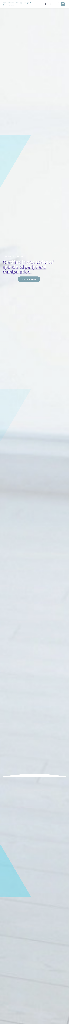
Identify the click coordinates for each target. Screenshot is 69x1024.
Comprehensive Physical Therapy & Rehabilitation (17, 4)
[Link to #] (63, 4)
